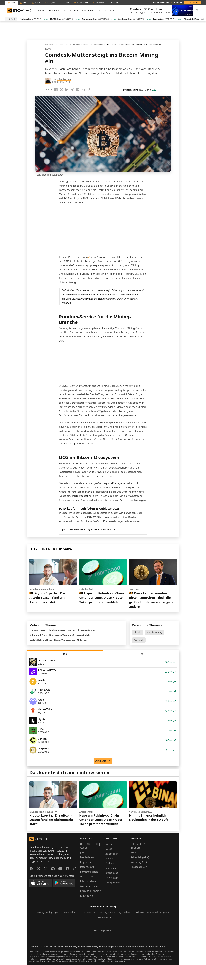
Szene (85, 45)
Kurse (108, 848)
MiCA (99, 10)
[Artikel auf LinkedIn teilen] (67, 90)
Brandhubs (111, 873)
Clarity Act (110, 10)
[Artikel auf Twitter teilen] (61, 90)
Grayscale (100, 471)
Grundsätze (86, 876)
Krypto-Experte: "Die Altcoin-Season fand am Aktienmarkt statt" (63, 630)
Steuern (74, 10)
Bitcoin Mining (154, 632)
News (108, 844)
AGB (96, 930)
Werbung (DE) (139, 862)
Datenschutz (87, 867)
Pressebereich (139, 867)
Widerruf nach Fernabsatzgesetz (152, 912)
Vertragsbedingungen (48, 912)
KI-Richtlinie (86, 895)
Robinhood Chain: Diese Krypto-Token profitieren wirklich (59, 635)
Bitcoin (41, 10)
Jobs (82, 852)
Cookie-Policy (88, 912)
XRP (64, 10)
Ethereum (54, 10)
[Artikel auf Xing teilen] (72, 90)
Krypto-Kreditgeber (115, 483)
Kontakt (135, 852)
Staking (140, 332)
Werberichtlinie (89, 886)
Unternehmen (97, 45)
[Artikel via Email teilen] (83, 90)
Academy (110, 868)
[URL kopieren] (88, 90)
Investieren (87, 10)
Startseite (49, 45)
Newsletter (111, 877)
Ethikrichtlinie (88, 881)
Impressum (86, 862)
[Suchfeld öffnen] (197, 11)
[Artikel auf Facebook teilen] (56, 90)
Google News (113, 882)
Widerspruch (104, 917)
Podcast (110, 863)
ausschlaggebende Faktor (78, 443)
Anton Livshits (64, 79)
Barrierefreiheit (89, 871)
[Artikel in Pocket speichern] (77, 90)
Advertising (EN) (140, 857)
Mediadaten (87, 857)
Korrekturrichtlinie (90, 891)
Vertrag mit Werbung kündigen (115, 912)
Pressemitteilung (78, 257)
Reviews (110, 858)
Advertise (178, 2)
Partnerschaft (80, 496)
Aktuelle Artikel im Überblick (68, 45)
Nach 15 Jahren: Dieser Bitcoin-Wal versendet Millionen (58, 639)
